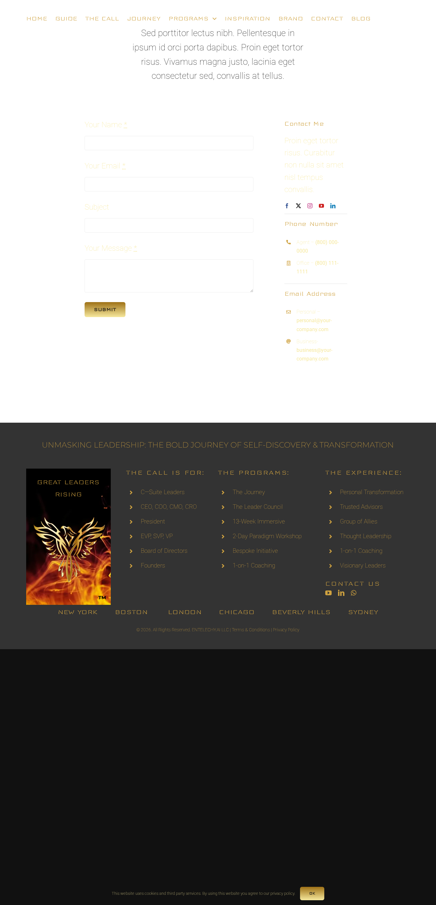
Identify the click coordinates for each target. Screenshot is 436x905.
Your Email (105, 165)
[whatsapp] (353, 593)
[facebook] (286, 205)
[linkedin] (332, 205)
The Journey (249, 492)
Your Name (106, 124)
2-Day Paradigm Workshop (267, 536)
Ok (312, 893)
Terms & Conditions (251, 629)
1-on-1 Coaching (254, 565)
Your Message (111, 248)
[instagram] (309, 205)
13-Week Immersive (259, 521)
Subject (97, 207)
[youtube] (321, 205)
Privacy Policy (286, 629)
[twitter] (298, 205)
